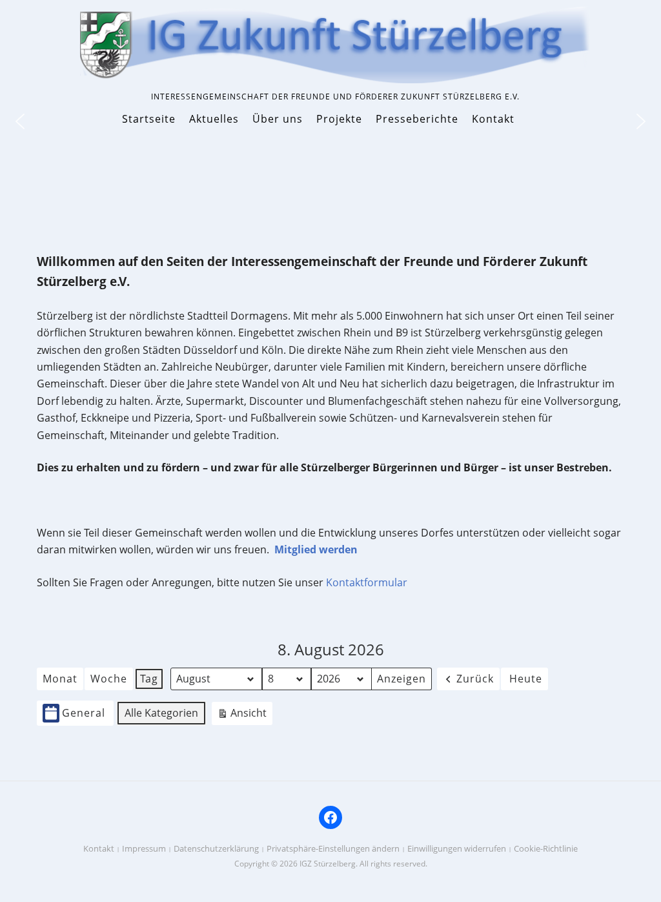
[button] (641, 121)
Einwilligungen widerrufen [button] (456, 848)
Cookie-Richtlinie (546, 848)
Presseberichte (417, 119)
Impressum (144, 848)
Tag (149, 678)
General (83, 713)
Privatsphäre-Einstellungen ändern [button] (333, 848)
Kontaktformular (366, 582)
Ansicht (244, 715)
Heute (525, 678)
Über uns (277, 119)
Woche (108, 678)
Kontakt (493, 119)
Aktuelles (214, 119)
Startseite (149, 119)
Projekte (339, 119)
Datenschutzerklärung (216, 848)
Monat (60, 678)
